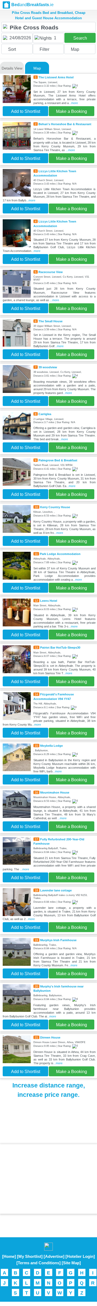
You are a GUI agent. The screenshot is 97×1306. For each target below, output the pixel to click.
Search (80, 38)
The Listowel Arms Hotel (56, 77)
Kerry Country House (55, 507)
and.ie (32, 4)
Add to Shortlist (25, 111)
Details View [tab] (12, 68)
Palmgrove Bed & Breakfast (58, 460)
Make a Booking (71, 111)
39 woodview (48, 367)
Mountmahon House (54, 792)
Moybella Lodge (51, 745)
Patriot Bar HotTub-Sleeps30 (60, 647)
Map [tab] (37, 68)
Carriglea (45, 414)
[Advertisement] (48, 1179)
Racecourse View (51, 272)
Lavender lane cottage (56, 890)
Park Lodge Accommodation (60, 554)
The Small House (51, 321)
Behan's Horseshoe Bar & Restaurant (65, 124)
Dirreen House (50, 1037)
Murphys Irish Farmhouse (58, 940)
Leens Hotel (48, 600)
